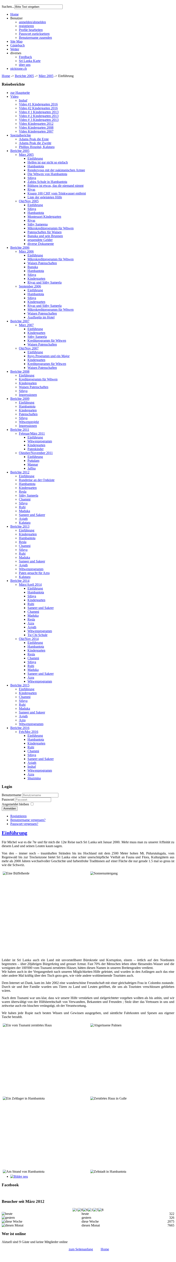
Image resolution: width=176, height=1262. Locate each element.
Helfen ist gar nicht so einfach (47, 162)
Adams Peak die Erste (34, 139)
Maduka (24, 511)
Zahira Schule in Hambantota (47, 182)
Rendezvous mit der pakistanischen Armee (56, 170)
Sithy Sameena (37, 224)
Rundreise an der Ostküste (37, 480)
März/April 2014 (30, 584)
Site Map (16, 41)
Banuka (32, 267)
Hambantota (35, 166)
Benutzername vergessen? (28, 820)
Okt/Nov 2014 (29, 639)
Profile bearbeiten (31, 30)
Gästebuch (17, 45)
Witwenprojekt (29, 422)
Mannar (32, 464)
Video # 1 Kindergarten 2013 (39, 112)
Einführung (35, 158)
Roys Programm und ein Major (48, 356)
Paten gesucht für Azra (34, 573)
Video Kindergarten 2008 (36, 127)
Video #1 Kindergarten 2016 (38, 104)
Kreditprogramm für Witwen (46, 340)
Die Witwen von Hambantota (47, 174)
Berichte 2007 (19, 321)
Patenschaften (28, 414)
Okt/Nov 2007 (29, 348)
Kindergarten (36, 278)
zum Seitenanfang (81, 1249)
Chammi (24, 499)
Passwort (8, 799)
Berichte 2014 (19, 580)
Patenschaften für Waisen (44, 232)
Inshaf (23, 100)
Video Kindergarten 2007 (36, 131)
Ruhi (22, 507)
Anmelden (9, 808)
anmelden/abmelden (32, 22)
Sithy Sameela (37, 336)
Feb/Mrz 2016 (28, 732)
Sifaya (31, 178)
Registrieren (18, 816)
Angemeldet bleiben (15, 804)
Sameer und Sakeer (32, 515)
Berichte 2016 (19, 728)
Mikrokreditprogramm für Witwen (50, 228)
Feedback (25, 57)
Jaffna (31, 468)
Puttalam (33, 460)
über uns (24, 64)
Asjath (23, 519)
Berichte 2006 (19, 247)
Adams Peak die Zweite (35, 143)
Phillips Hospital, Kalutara (37, 147)
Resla (22, 491)
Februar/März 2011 (32, 433)
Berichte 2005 (24, 76)
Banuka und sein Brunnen (45, 236)
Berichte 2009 (19, 398)
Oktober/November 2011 (36, 453)
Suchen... (8, 6)
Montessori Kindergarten (44, 216)
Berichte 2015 (19, 685)
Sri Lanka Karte (30, 61)
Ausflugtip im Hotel (41, 317)
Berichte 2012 (19, 472)
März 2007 (26, 325)
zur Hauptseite (20, 92)
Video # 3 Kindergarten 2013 (39, 120)
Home (14, 14)
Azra (30, 623)
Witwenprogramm (39, 441)
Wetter (14, 49)
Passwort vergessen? (24, 824)
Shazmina (34, 778)
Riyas (31, 189)
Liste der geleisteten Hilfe (44, 197)
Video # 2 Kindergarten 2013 (39, 116)
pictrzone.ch (18, 68)
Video (14, 96)
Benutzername (11, 795)
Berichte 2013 (19, 526)
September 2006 (30, 286)
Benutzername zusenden (35, 37)
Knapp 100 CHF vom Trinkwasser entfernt (56, 193)
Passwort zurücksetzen (34, 34)
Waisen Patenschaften (42, 263)
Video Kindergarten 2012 (36, 123)
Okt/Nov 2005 (29, 201)
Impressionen (28, 395)
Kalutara (24, 522)
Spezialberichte (20, 135)
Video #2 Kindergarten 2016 (38, 108)
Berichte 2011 (19, 429)
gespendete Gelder (40, 240)
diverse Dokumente (40, 244)
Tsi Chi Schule (37, 635)
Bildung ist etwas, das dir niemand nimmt (55, 185)
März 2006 (26, 251)
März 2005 (46, 76)
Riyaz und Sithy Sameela (44, 282)
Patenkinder (35, 449)
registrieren (26, 26)
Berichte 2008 (19, 371)
